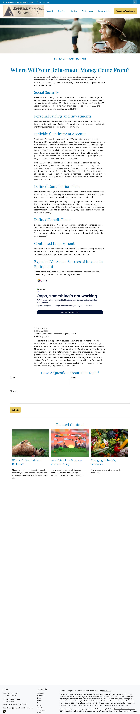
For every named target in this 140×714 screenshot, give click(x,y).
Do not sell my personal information (125, 711)
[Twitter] (135, 2)
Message (14, 391)
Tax (38, 703)
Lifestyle (39, 708)
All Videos (40, 713)
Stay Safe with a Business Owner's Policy (66, 462)
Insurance (40, 700)
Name (12, 377)
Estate (39, 698)
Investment (40, 695)
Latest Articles (41, 710)
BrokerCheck (106, 691)
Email (73, 377)
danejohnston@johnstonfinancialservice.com (18, 708)
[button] (49, 11)
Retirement (40, 693)
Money (39, 705)
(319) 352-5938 (44, 2)
